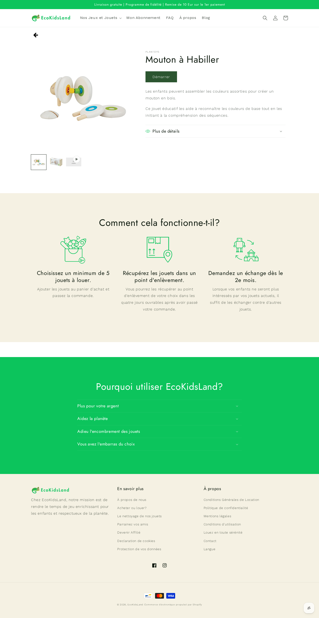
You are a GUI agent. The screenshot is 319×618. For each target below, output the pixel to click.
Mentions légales (217, 516)
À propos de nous (131, 500)
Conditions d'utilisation (222, 524)
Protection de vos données (139, 549)
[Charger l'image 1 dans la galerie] (38, 162)
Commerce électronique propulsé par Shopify (173, 604)
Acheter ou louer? (131, 508)
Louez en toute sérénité (223, 532)
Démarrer (161, 77)
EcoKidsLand (135, 604)
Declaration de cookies (136, 541)
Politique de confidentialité (226, 508)
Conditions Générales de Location (231, 500)
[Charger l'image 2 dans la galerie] (56, 162)
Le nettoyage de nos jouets (139, 516)
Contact (210, 541)
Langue (210, 549)
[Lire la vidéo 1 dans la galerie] (73, 162)
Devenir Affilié (128, 532)
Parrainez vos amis (132, 524)
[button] (100, 18)
